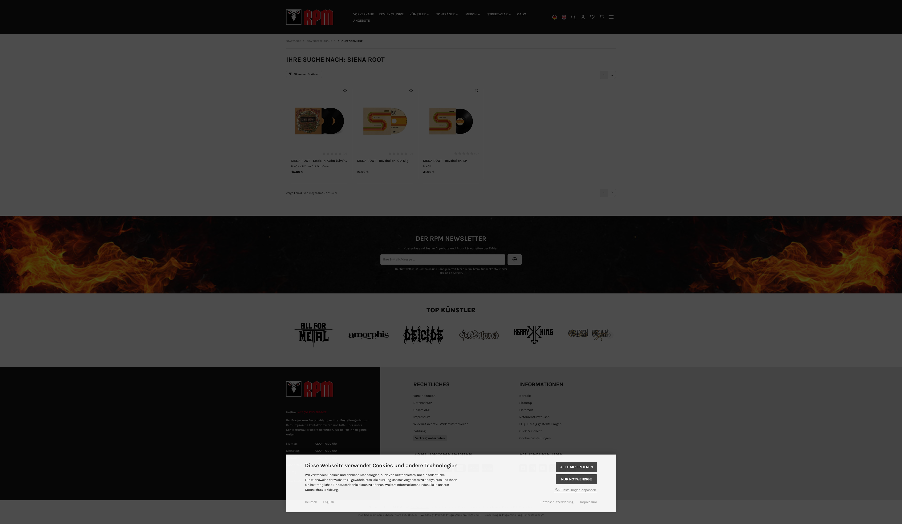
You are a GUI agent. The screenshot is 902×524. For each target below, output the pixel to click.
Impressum (588, 502)
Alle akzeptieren (576, 467)
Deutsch (311, 502)
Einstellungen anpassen (578, 490)
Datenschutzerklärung (556, 502)
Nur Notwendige (576, 479)
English (328, 502)
